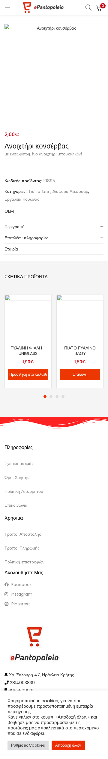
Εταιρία (11, 249)
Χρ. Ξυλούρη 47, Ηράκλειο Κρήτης (41, 675)
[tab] (54, 226)
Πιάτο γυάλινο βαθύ (80, 350)
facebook (21, 585)
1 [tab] (45, 396)
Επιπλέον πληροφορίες (26, 238)
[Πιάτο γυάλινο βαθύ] (80, 318)
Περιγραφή (14, 227)
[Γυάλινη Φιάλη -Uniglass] (28, 318)
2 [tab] (51, 396)
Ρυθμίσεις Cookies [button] (28, 745)
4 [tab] (63, 396)
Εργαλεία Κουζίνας (21, 199)
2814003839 (22, 683)
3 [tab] (57, 396)
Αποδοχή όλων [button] (68, 745)
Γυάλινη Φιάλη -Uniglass (28, 350)
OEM (9, 211)
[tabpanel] (28, 341)
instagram (21, 594)
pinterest (20, 604)
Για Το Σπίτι (39, 191)
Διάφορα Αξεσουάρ (70, 191)
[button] (99, 7)
